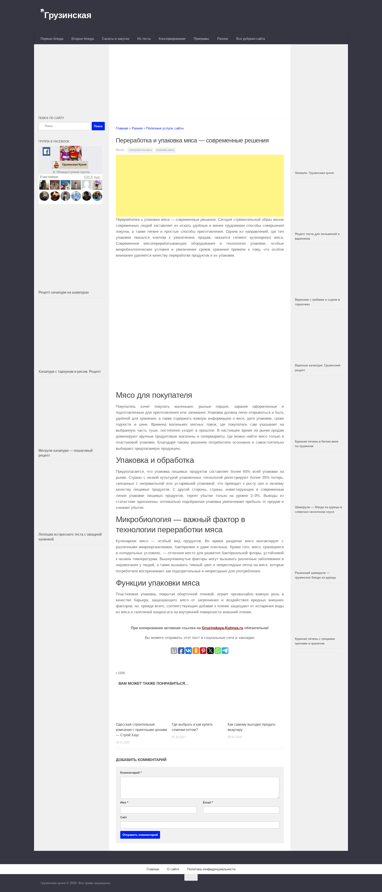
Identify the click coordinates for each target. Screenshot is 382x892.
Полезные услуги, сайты (165, 128)
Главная (122, 128)
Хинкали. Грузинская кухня (314, 173)
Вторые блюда (82, 38)
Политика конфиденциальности (211, 869)
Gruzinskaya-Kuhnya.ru (222, 628)
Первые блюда (51, 38)
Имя (124, 802)
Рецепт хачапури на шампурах (63, 292)
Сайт (123, 817)
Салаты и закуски (115, 38)
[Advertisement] (199, 80)
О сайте (173, 869)
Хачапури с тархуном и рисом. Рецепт (69, 371)
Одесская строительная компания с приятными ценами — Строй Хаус (141, 730)
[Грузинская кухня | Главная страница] (72, 16)
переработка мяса (140, 150)
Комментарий (131, 772)
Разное (222, 38)
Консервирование (172, 38)
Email (208, 802)
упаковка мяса (165, 150)
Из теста (144, 38)
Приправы (201, 38)
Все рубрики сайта (250, 38)
